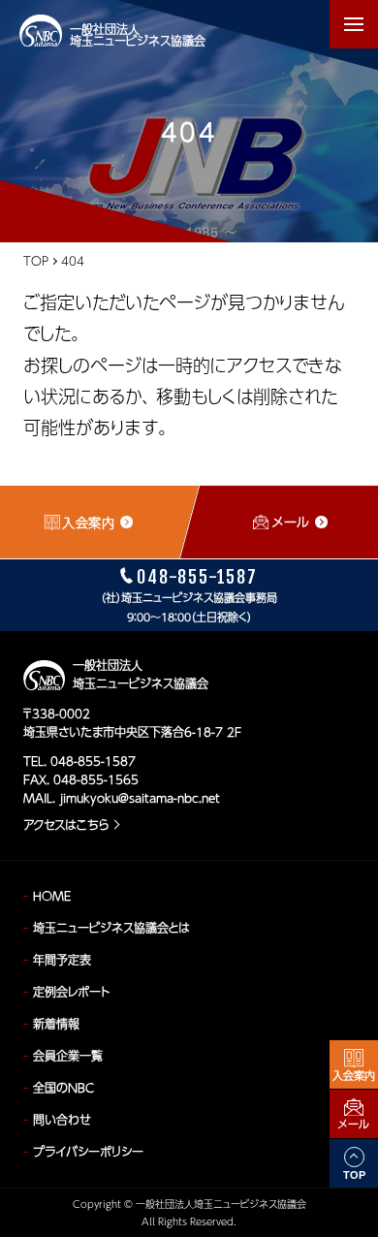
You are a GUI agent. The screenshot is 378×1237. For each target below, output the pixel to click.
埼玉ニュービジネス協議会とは (111, 927)
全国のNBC (63, 1087)
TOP (35, 261)
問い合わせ (62, 1119)
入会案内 (353, 1075)
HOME (52, 895)
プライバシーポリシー (88, 1151)
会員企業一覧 (68, 1055)
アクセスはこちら (66, 825)
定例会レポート (71, 991)
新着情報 (56, 1023)
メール (353, 1124)
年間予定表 (62, 959)
